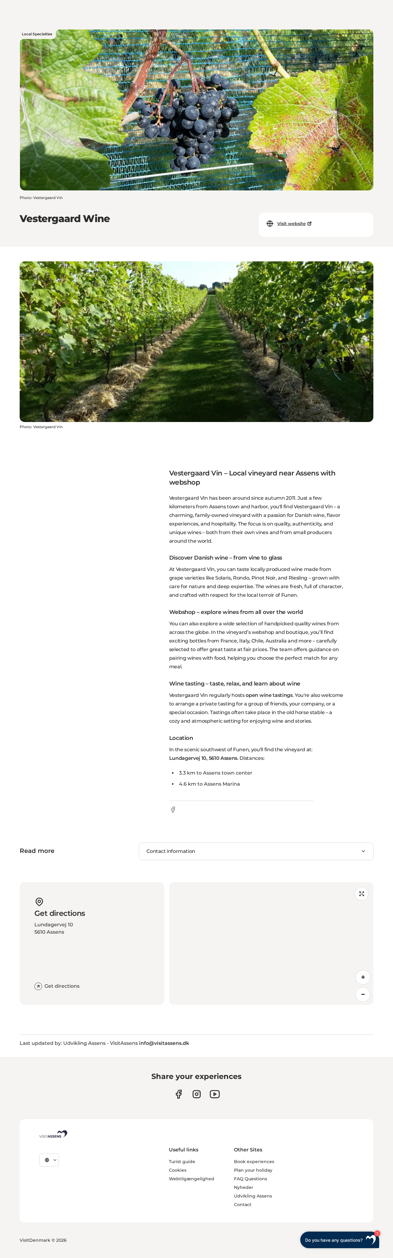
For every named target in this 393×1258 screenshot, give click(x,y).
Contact (242, 1204)
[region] (271, 943)
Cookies (177, 1170)
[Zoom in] (363, 977)
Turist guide (182, 1161)
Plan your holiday (253, 1170)
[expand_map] (361, 894)
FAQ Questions (250, 1179)
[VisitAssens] (53, 1134)
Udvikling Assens (253, 1196)
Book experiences (254, 1161)
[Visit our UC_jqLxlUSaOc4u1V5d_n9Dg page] (214, 1094)
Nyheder (243, 1187)
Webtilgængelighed (191, 1179)
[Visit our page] (178, 1094)
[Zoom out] (363, 994)
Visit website (291, 223)
